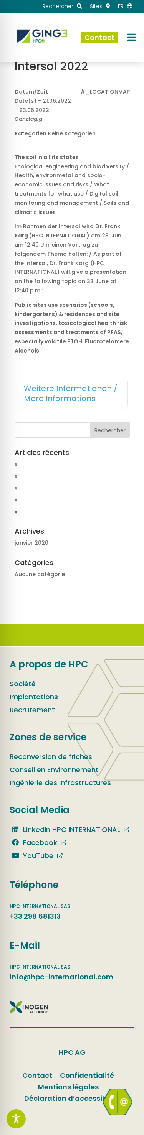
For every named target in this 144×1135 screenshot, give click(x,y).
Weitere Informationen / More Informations (71, 393)
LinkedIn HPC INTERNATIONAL (70, 829)
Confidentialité (87, 1075)
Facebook (39, 842)
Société (23, 684)
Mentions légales (68, 1087)
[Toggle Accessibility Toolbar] (16, 1119)
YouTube (37, 855)
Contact (37, 1075)
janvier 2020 (31, 543)
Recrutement (32, 710)
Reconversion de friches (51, 756)
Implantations (34, 697)
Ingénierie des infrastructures (60, 782)
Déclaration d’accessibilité (72, 1098)
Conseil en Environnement (54, 769)
